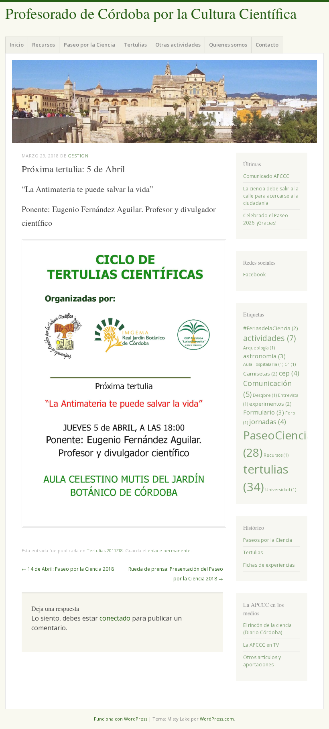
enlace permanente (169, 550)
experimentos (270, 403)
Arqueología (259, 348)
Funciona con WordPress (120, 719)
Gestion (78, 156)
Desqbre (265, 395)
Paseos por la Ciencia (267, 540)
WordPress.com (217, 719)
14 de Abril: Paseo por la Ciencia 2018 (68, 569)
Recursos (43, 44)
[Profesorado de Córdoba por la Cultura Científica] (164, 101)
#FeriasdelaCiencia (270, 328)
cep (289, 373)
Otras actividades (178, 44)
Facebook (254, 274)
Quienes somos (228, 44)
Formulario (263, 412)
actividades (269, 338)
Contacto (267, 44)
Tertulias (135, 44)
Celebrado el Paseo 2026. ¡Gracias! (265, 219)
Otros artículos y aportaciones (262, 661)
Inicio (17, 44)
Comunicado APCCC (266, 176)
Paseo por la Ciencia (89, 44)
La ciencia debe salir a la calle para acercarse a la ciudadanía (271, 195)
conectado (115, 618)
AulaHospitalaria (263, 364)
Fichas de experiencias (268, 565)
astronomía (264, 356)
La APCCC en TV (261, 644)
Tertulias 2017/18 (105, 550)
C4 (290, 364)
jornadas (267, 421)
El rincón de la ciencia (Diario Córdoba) (267, 629)
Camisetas (260, 373)
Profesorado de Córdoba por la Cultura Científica (151, 13)
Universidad (280, 489)
